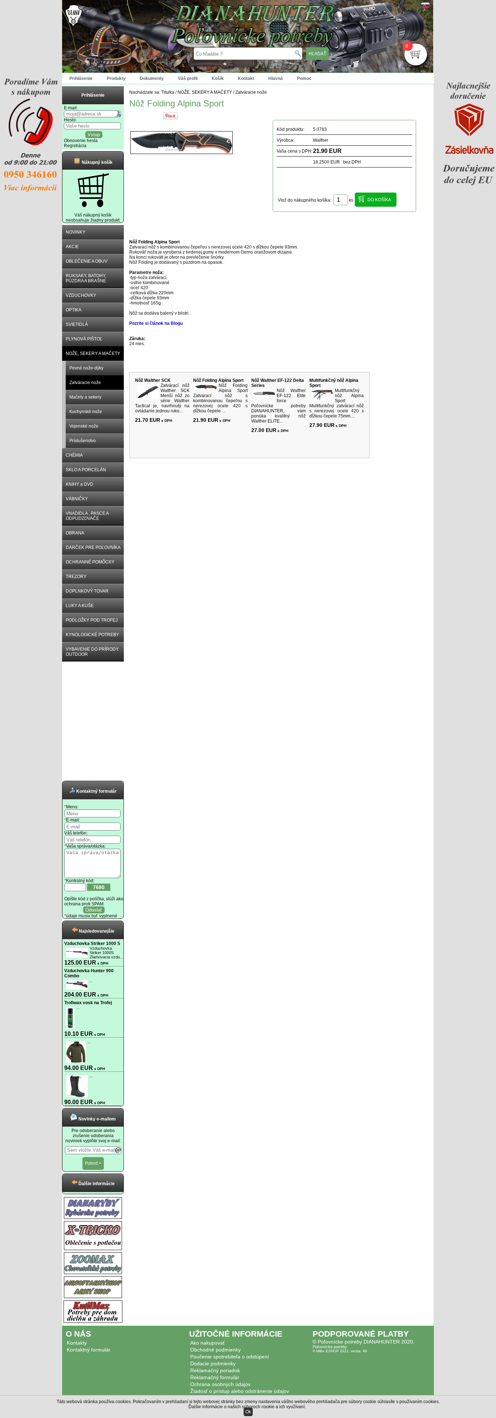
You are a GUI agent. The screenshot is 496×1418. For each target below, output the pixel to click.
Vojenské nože (83, 426)
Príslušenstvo (82, 440)
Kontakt (246, 78)
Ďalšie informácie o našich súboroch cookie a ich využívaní (246, 1406)
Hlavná (275, 78)
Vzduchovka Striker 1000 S (92, 943)
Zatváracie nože (85, 382)
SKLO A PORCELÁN (86, 469)
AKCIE (72, 246)
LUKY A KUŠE (80, 605)
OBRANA (75, 533)
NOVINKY (75, 232)
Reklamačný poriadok (215, 1370)
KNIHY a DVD (79, 484)
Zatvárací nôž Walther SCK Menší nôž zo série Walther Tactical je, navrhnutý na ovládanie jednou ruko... (162, 398)
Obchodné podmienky (215, 1350)
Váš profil (188, 78)
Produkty (116, 78)
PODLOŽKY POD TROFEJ (92, 620)
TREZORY (76, 576)
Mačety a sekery (85, 397)
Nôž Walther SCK (153, 380)
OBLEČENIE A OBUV (86, 261)
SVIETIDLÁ (77, 324)
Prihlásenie (81, 78)
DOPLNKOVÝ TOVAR (87, 591)
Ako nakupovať (207, 1343)
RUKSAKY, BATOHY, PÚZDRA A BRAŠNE (86, 278)
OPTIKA (73, 309)
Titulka (167, 92)
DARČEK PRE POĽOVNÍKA (93, 547)
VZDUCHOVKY (81, 295)
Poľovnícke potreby (330, 1347)
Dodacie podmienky (213, 1363)
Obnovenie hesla (81, 140)
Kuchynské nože (85, 411)
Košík (218, 78)
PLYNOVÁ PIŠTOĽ (84, 339)
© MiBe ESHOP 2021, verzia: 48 (340, 1351)
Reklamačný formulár (214, 1377)
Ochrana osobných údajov (220, 1384)
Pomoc (304, 78)
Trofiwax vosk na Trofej (88, 1002)
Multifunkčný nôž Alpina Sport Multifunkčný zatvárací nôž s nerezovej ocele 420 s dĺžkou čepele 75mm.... (336, 403)
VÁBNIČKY (77, 498)
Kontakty (77, 1343)
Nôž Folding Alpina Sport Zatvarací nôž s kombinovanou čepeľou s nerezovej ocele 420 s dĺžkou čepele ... (220, 398)
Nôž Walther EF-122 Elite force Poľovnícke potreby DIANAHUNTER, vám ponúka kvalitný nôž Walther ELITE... (278, 406)
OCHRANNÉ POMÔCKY (90, 562)
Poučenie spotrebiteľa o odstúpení (229, 1357)
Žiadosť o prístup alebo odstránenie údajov (239, 1391)
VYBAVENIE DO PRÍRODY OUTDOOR (92, 652)
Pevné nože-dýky (86, 368)
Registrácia (75, 145)
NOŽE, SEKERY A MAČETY (93, 353)
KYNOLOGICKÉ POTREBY (92, 634)
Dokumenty (152, 78)
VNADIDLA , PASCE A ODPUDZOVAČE (87, 516)
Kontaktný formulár (88, 1350)
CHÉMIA (74, 455)
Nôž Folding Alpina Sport (218, 380)
